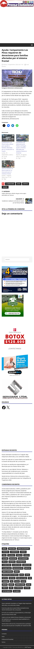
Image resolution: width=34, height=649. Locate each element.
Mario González (7, 571)
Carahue (23, 552)
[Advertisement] (17, 25)
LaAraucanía (27, 565)
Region (5, 584)
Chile (4, 555)
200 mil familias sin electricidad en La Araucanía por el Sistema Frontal (7, 171)
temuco (5, 588)
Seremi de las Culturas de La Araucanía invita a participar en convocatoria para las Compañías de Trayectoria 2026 (16, 478)
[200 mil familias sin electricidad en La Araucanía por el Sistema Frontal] (8, 164)
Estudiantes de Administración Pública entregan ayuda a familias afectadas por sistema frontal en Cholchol (21, 148)
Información (21, 561)
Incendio (12, 561)
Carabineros (14, 552)
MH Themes (28, 647)
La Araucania (6, 565)
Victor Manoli (7, 591)
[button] (32, 45)
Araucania (12, 548)
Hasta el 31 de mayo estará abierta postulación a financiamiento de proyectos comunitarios (17, 518)
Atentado (5, 552)
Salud (28, 584)
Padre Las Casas (21, 578)
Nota (18, 184)
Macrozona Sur (18, 568)
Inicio (3, 636)
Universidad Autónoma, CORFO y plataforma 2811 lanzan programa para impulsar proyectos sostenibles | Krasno (16, 490)
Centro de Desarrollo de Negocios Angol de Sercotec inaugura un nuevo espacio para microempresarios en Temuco (17, 538)
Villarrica (17, 591)
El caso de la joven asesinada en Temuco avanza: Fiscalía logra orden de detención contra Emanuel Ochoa (16, 525)
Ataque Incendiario (23, 548)
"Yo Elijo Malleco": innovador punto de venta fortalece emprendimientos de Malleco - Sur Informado (15, 534)
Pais (30, 578)
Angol (4, 548)
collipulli (11, 555)
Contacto (4, 633)
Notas (27, 575)
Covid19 (26, 555)
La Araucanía (10, 184)
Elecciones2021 (23, 558)
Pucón (23, 581)
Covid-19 (19, 555)
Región (5, 187)
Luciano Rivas (7, 568)
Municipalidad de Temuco (10, 575)
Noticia (25, 184)
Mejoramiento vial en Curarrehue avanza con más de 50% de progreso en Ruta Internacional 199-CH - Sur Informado (17, 503)
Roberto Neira (20, 584)
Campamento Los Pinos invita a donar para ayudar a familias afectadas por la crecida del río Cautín (8, 147)
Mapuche (27, 568)
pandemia (5, 581)
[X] (8, 407)
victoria (26, 588)
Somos (3, 642)
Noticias (12, 578)
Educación (13, 558)
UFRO (11, 588)
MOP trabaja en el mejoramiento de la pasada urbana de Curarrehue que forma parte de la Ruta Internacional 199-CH (16, 507)
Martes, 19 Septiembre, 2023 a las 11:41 (13, 64)
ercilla (5, 561)
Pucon (17, 581)
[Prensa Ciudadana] (17, 6)
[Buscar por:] (17, 259)
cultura (5, 558)
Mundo (17, 571)
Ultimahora (18, 588)
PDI (12, 581)
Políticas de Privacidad (7, 639)
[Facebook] (4, 407)
